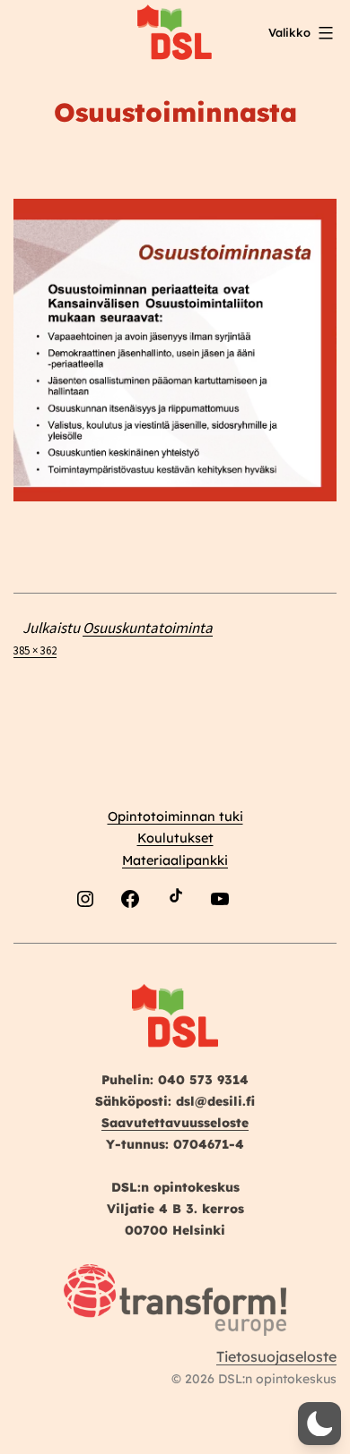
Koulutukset (175, 838)
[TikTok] (175, 941)
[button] (319, 1423)
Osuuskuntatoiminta (148, 627)
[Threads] (264, 941)
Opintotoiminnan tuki (175, 816)
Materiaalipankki (175, 860)
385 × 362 (35, 650)
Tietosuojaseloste (276, 1356)
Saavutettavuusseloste (175, 1123)
